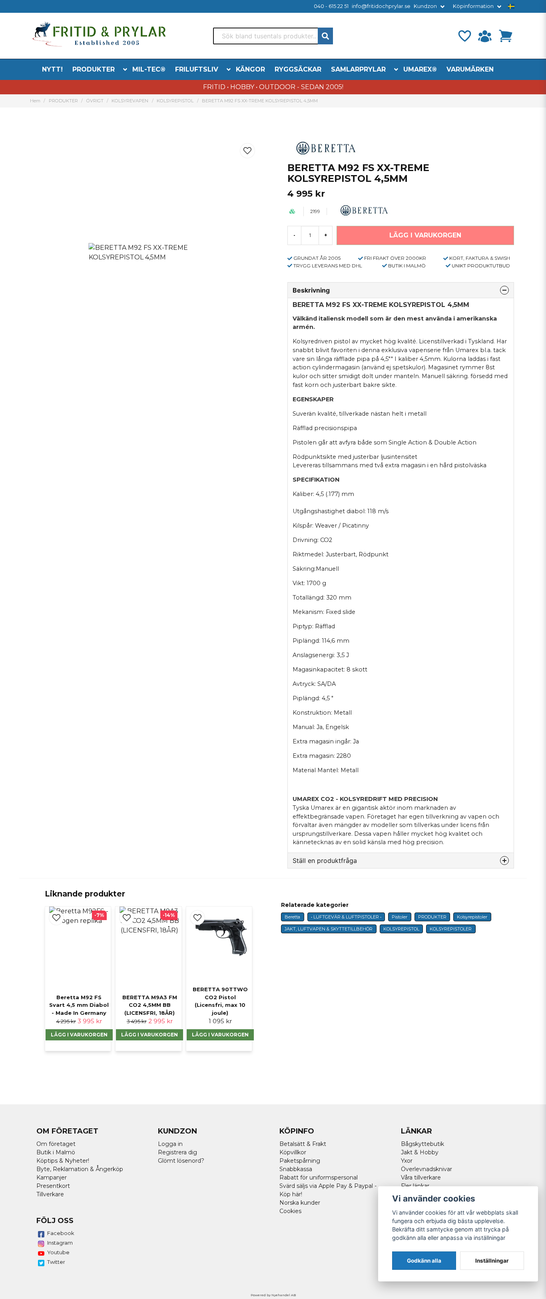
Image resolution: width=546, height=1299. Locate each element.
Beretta (292, 917)
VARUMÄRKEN (470, 69)
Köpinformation (473, 6)
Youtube (58, 1252)
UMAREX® (420, 69)
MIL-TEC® (148, 69)
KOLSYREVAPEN (130, 101)
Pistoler (399, 917)
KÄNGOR (250, 69)
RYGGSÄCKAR (298, 69)
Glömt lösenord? (181, 1160)
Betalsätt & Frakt (302, 1144)
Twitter (56, 1262)
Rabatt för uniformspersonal (318, 1177)
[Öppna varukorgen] (505, 36)
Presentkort (53, 1185)
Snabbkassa (295, 1169)
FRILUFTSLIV (196, 69)
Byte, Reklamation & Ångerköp (79, 1169)
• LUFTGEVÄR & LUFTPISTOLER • (346, 917)
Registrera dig (177, 1152)
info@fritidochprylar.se (381, 6)
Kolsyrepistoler (472, 917)
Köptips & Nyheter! (62, 1160)
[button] (511, 6)
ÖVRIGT (95, 101)
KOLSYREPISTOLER (451, 929)
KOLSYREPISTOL (175, 101)
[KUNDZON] (484, 36)
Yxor (406, 1160)
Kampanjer (51, 1177)
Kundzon (425, 6)
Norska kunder (299, 1202)
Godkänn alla (424, 1260)
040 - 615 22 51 (331, 6)
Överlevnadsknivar (426, 1169)
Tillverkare (50, 1194)
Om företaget (56, 1144)
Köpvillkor (292, 1152)
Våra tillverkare (421, 1177)
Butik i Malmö (55, 1152)
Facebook (60, 1233)
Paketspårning (299, 1160)
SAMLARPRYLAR (358, 69)
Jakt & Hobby (419, 1152)
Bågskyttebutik (422, 1144)
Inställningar (492, 1260)
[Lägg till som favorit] (464, 36)
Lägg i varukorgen (79, 1035)
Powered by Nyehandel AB (273, 1295)
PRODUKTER (93, 69)
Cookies (290, 1211)
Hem (35, 101)
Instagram (60, 1242)
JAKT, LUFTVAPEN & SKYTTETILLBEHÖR (329, 929)
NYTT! (52, 69)
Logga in (170, 1144)
